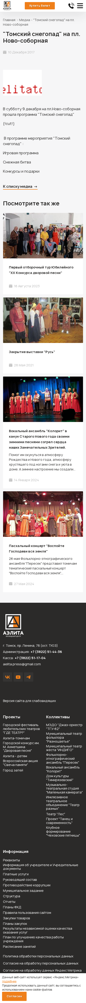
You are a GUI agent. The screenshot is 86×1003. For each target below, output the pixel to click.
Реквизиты (11, 860)
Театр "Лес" (55, 814)
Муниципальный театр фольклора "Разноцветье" (64, 737)
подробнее (9, 981)
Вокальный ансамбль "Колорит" (63, 769)
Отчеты (9, 902)
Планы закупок (15, 924)
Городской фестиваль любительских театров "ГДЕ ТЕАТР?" (21, 729)
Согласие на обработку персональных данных (40, 963)
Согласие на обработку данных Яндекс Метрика (42, 970)
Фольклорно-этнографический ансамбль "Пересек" (62, 758)
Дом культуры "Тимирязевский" (59, 778)
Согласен (14, 996)
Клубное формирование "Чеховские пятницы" (63, 831)
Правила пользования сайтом (27, 913)
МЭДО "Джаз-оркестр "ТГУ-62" (64, 727)
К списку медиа (17, 186)
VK (7, 677)
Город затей (13, 770)
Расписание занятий (19, 947)
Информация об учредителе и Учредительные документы (40, 867)
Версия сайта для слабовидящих (29, 701)
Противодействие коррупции (26, 885)
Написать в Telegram (28, 677)
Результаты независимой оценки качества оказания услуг (37, 930)
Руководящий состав (20, 880)
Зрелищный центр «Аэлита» (7, 5)
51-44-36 (71, 6)
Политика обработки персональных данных (38, 956)
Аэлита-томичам (16, 738)
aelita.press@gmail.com (22, 664)
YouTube (18, 677)
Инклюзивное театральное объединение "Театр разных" (63, 803)
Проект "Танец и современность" (59, 821)
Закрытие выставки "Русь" (32, 352)
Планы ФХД (12, 907)
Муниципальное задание (23, 891)
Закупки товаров (16, 918)
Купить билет (39, 6)
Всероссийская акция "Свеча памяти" (20, 763)
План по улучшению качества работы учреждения (33, 939)
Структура (11, 896)
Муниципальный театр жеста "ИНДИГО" (64, 748)
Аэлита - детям (15, 756)
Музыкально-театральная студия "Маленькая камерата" (64, 788)
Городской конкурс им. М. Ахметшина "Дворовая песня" (21, 747)
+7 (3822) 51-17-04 (30, 658)
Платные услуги (16, 874)
